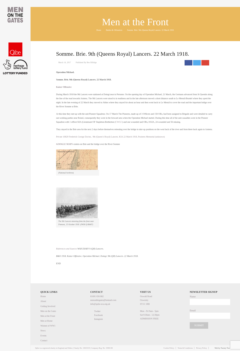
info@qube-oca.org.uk (100, 304)
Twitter (97, 311)
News (43, 330)
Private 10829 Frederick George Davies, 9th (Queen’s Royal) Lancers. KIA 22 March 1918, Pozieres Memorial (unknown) (110, 137)
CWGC (118, 122)
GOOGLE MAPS (64, 144)
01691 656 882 (97, 296)
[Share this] (188, 62)
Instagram (98, 319)
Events (43, 335)
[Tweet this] (197, 62)
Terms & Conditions (185, 348)
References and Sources (66, 249)
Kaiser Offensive (64, 87)
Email (193, 310)
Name (193, 296)
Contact (43, 340)
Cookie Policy (168, 348)
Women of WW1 (47, 326)
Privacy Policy (201, 348)
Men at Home (46, 321)
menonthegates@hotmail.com (103, 300)
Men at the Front (47, 316)
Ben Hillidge (92, 62)
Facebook (98, 315)
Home (98, 30)
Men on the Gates (48, 311)
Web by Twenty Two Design (225, 348)
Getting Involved (47, 306)
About (43, 301)
